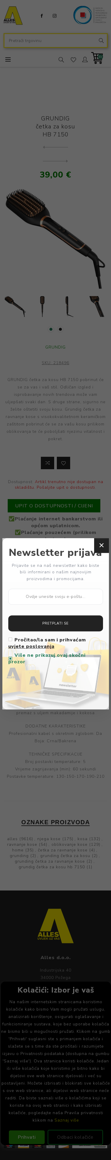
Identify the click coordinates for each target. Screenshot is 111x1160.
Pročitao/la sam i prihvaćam (47, 643)
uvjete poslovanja (31, 646)
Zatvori (101, 545)
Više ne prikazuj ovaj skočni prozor (47, 658)
